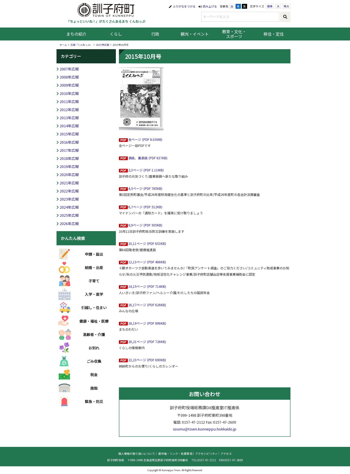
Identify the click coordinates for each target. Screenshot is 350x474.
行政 (155, 34)
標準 (270, 6)
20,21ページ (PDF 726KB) (147, 341)
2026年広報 (69, 223)
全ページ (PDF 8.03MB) (145, 139)
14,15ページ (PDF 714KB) (147, 286)
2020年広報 (69, 174)
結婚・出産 (94, 267)
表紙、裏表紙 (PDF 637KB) (148, 157)
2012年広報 (69, 109)
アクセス (226, 454)
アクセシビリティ (206, 454)
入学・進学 (94, 294)
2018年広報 (69, 158)
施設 (94, 388)
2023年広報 (69, 199)
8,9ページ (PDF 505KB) (145, 225)
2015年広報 (102, 44)
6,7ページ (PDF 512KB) (145, 206)
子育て (94, 280)
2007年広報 (69, 68)
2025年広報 (69, 215)
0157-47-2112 (193, 422)
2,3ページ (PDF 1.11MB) (146, 170)
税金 (94, 374)
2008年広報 (69, 77)
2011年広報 (69, 101)
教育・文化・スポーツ (234, 34)
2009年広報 (69, 85)
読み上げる (210, 6)
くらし (116, 34)
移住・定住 (274, 34)
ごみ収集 (94, 361)
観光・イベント (195, 34)
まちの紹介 (76, 34)
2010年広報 (69, 93)
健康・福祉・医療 (94, 321)
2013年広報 (69, 117)
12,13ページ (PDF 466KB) (147, 261)
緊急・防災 (94, 401)
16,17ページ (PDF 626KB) (147, 304)
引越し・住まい (94, 307)
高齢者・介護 (94, 334)
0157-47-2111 (206, 460)
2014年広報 (69, 125)
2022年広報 (69, 190)
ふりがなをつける (184, 6)
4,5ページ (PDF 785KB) (145, 188)
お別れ (94, 347)
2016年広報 (69, 142)
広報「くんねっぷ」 (81, 44)
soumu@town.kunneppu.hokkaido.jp (204, 428)
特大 (286, 6)
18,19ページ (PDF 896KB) (147, 323)
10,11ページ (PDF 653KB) (147, 243)
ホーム (63, 44)
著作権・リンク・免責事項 (175, 454)
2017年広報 (69, 150)
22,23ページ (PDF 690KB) (147, 359)
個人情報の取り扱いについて (136, 454)
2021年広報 (69, 182)
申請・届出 (94, 254)
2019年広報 (69, 166)
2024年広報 (69, 207)
